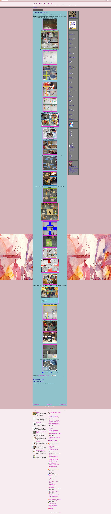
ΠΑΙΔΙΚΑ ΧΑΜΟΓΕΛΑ (52, 484)
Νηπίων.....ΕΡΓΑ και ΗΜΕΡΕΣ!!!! (53, 505)
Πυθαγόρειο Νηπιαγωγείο (53, 440)
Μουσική (70, 83)
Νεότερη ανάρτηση (36, 404)
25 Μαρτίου (70, 33)
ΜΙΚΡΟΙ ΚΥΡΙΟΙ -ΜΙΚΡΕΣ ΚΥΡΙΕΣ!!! (54, 494)
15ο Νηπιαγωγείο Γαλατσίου (43, 3)
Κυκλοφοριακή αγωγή (71, 74)
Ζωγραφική (37, 376)
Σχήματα (70, 100)
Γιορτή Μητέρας (70, 53)
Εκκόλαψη (70, 61)
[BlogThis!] (52, 375)
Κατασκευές (40, 376)
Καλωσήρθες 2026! (51, 457)
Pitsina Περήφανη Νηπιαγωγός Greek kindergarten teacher (53, 459)
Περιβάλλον (70, 92)
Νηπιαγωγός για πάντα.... (53, 466)
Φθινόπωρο (70, 106)
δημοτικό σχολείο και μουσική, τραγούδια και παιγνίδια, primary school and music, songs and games (55, 416)
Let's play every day (71, 119)
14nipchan (50, 478)
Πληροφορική (70, 95)
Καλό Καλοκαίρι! (51, 472)
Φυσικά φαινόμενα (53, 376)
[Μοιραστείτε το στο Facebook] (54, 375)
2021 (70, 134)
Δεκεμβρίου (71, 137)
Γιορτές (69, 52)
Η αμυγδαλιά (38, 441)
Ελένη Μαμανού (51, 502)
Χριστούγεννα (70, 114)
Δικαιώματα (70, 58)
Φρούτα (70, 109)
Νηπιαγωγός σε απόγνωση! (53, 456)
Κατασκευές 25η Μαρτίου (52, 503)
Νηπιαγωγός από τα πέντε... (53, 493)
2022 (70, 133)
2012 (70, 158)
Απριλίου (71, 144)
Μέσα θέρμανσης (48, 376)
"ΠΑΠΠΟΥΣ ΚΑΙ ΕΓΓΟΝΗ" (52, 485)
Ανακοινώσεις (70, 39)
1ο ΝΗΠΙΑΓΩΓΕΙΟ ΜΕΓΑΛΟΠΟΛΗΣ (54, 469)
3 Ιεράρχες (70, 35)
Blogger (60, 512)
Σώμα (69, 101)
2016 (70, 154)
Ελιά (69, 62)
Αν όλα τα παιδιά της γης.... (53, 463)
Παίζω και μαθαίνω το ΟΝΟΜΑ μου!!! (54, 491)
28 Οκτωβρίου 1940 (71, 34)
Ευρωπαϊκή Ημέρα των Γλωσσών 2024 (54, 464)
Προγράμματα (70, 97)
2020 (70, 135)
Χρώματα (70, 115)
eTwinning (70, 118)
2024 (70, 131)
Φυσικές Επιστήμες (59, 376)
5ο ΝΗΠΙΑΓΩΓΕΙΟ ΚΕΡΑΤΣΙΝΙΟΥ (53, 430)
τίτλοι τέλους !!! (51, 428)
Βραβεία (70, 49)
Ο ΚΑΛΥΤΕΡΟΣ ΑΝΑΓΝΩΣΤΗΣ (53, 506)
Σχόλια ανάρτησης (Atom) (51, 406)
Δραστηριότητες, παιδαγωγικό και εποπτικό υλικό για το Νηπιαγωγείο (54, 424)
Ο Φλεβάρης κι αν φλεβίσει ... (72, 147)
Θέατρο (69, 69)
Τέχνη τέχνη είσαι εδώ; (71, 105)
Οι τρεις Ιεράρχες (38, 422)
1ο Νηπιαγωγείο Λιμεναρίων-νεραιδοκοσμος (53, 450)
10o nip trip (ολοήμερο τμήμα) (53, 496)
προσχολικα (51, 508)
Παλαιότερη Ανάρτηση (62, 404)
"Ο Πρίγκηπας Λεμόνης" (52, 431)
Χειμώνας (63, 376)
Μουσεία (70, 82)
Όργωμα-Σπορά (71, 87)
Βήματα (70, 48)
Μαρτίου (71, 145)
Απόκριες (70, 43)
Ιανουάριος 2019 (72, 149)
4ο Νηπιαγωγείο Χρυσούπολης (53, 443)
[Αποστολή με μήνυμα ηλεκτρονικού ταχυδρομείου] (51, 375)
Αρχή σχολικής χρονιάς (71, 47)
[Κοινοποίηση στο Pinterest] (55, 375)
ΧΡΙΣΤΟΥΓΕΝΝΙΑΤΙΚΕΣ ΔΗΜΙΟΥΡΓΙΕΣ (54, 497)
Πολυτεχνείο (70, 96)
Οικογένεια (70, 86)
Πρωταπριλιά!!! (38, 412)
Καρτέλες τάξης (70, 72)
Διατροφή (70, 56)
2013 (70, 157)
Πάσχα (69, 91)
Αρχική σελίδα (35, 7)
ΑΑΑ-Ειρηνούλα (51, 487)
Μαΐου (71, 143)
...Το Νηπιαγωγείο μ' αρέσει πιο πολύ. (54, 412)
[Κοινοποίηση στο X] (53, 375)
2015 (70, 155)
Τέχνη (69, 104)
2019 (70, 136)
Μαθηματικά (44, 376)
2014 (70, 156)
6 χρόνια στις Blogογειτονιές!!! (53, 500)
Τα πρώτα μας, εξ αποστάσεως (40, 450)
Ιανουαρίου (71, 150)
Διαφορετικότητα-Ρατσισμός (72, 57)
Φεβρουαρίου (72, 146)
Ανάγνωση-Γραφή (71, 38)
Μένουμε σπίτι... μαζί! (71, 78)
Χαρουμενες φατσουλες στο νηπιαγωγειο (55, 433)
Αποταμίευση (70, 44)
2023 (70, 132)
